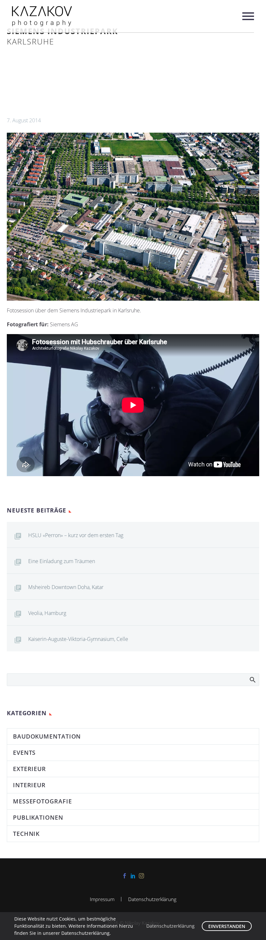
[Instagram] (141, 875)
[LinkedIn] (133, 875)
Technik (26, 834)
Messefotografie (42, 801)
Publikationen (38, 817)
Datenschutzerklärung (152, 899)
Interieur (29, 785)
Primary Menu (248, 16)
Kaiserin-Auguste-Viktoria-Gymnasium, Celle (78, 639)
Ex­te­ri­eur (29, 769)
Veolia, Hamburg (47, 613)
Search (252, 679)
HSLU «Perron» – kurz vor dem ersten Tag (75, 535)
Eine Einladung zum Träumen (61, 561)
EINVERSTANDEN (226, 926)
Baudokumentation (47, 736)
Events (24, 752)
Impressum (102, 899)
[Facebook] (124, 875)
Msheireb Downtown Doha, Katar (65, 587)
